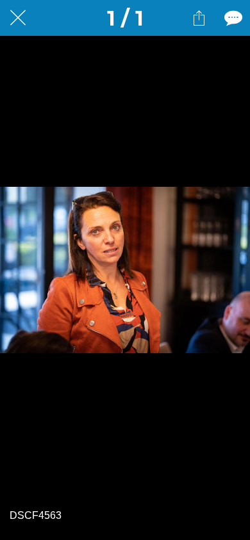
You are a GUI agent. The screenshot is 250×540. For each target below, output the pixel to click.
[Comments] (232, 18)
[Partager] (198, 18)
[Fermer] (18, 18)
